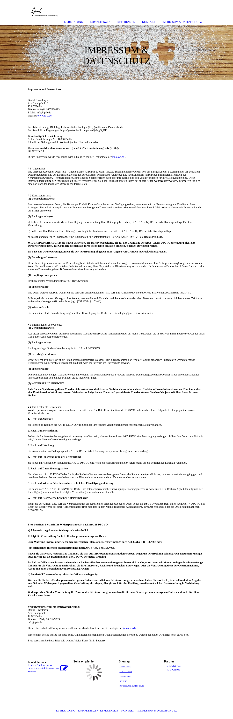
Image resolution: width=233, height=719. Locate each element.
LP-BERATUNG (125, 667)
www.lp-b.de (44, 115)
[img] (116, 52)
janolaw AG (118, 156)
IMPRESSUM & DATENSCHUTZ (132, 686)
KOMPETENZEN (126, 672)
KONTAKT (123, 681)
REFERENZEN (125, 676)
